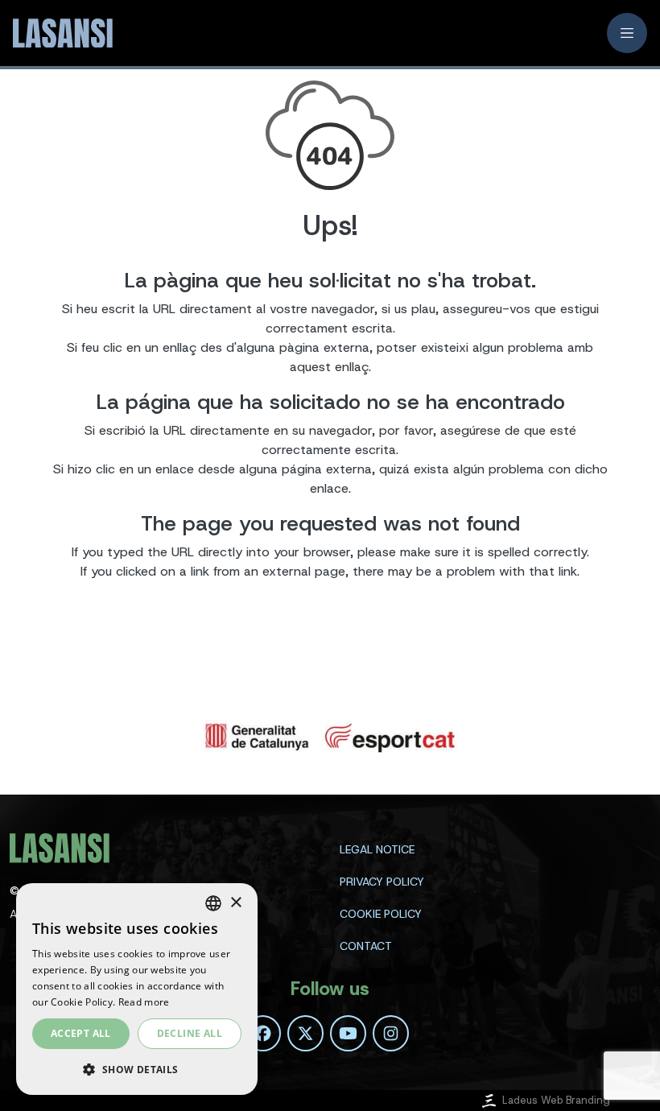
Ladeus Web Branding (556, 1100)
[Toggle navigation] (627, 33)
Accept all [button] (81, 1033)
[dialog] (137, 989)
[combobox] (213, 903)
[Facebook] (263, 1033)
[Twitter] (305, 1033)
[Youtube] (348, 1033)
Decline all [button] (189, 1033)
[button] (136, 1069)
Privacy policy (382, 881)
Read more (144, 1002)
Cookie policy (381, 914)
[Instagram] (391, 1033)
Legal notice (377, 849)
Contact (366, 946)
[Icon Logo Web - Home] (61, 33)
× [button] (235, 903)
